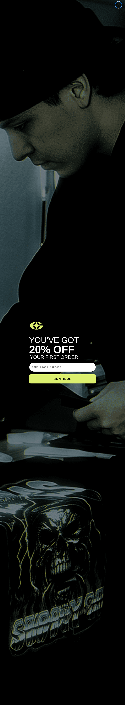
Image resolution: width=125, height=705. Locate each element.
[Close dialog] (118, 5)
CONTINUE (62, 379)
